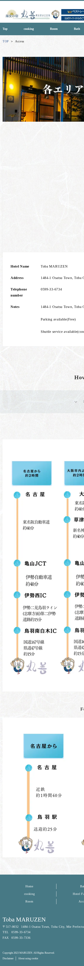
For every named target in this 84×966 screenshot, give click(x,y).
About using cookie (28, 958)
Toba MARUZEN (24, 919)
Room (29, 901)
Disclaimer (8, 958)
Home (29, 886)
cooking (29, 894)
